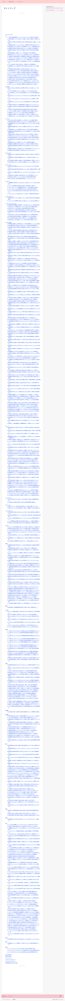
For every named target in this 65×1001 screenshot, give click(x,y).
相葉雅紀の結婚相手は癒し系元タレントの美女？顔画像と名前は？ (23, 143)
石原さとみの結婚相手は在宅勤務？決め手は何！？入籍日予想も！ (23, 691)
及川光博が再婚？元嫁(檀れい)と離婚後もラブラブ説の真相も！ (22, 216)
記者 (6, 937)
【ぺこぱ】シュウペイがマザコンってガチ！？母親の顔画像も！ (23, 904)
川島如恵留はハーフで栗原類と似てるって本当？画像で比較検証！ (23, 129)
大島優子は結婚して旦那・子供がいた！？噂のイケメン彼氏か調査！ (24, 688)
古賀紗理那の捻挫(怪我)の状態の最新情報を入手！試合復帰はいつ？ (23, 244)
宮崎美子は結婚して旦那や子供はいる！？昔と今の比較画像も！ (23, 686)
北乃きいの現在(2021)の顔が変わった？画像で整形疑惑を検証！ (23, 670)
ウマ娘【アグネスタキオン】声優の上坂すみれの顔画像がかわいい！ (24, 630)
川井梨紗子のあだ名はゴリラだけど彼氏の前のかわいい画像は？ (23, 299)
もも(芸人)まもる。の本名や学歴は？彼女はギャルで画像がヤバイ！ (23, 833)
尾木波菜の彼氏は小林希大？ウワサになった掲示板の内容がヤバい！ (24, 121)
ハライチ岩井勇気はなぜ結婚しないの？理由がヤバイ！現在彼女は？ (24, 847)
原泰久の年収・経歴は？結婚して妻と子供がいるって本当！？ (22, 813)
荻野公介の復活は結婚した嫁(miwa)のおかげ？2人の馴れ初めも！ (23, 362)
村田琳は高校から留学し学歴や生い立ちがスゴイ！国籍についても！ (24, 766)
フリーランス (8, 497)
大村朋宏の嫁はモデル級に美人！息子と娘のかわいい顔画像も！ (23, 854)
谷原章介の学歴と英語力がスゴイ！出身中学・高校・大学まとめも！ (24, 582)
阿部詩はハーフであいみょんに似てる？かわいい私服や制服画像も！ (24, 286)
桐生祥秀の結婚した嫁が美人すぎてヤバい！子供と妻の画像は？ (23, 278)
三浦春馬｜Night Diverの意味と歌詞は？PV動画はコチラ (21, 788)
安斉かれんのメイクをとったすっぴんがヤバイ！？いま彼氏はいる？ (24, 773)
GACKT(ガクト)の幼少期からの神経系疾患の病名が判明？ (21, 208)
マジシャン (7, 504)
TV (6, 36)
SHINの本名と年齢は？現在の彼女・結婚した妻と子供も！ (21, 800)
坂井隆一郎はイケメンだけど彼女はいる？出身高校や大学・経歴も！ (24, 374)
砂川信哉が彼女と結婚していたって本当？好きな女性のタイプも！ (23, 480)
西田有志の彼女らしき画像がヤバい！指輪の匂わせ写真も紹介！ (23, 258)
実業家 (6, 710)
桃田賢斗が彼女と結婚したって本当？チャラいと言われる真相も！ (23, 405)
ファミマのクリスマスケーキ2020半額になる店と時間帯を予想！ (23, 951)
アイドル (7, 118)
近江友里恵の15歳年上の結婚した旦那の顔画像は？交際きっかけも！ (24, 160)
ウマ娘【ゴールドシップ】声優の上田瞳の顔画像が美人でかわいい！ (24, 640)
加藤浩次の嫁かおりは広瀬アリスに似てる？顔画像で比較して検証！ (24, 857)
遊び (6, 941)
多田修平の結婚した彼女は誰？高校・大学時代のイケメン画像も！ (23, 277)
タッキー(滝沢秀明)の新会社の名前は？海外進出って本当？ (21, 185)
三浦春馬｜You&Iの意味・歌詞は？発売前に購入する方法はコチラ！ (23, 784)
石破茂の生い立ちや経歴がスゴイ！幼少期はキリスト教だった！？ (23, 735)
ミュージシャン (9, 510)
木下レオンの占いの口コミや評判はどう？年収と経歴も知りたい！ (23, 625)
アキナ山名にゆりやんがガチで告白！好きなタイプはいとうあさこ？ (24, 871)
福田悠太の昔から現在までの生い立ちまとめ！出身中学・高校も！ (23, 134)
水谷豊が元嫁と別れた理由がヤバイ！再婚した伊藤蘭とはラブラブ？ (24, 565)
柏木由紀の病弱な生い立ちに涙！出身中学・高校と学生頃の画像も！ (24, 137)
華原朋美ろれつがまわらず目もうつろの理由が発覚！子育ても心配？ (24, 771)
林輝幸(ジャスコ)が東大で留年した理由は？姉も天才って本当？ (22, 483)
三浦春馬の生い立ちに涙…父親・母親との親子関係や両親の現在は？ (24, 563)
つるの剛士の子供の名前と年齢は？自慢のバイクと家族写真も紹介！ (24, 495)
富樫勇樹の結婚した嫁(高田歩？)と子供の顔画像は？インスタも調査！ (24, 223)
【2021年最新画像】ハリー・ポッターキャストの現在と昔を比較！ (23, 37)
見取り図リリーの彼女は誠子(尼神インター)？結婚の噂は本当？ (22, 893)
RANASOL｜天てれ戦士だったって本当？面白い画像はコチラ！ (23, 219)
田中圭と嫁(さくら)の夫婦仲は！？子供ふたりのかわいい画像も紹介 (23, 598)
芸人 (6, 823)
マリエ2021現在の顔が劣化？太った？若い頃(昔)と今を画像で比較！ (24, 530)
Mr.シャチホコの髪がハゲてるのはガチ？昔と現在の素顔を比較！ (23, 459)
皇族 (6, 817)
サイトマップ (20, 1)
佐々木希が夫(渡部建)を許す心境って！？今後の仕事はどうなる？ (23, 540)
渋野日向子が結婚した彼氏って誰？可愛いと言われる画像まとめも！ (24, 402)
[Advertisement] (22, 23)
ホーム (4, 1)
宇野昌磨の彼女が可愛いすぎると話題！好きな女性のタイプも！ (23, 415)
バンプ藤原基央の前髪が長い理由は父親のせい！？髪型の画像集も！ (24, 521)
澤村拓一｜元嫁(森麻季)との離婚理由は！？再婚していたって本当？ (23, 423)
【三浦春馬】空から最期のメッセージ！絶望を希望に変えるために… (24, 591)
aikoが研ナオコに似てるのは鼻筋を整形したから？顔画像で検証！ (23, 214)
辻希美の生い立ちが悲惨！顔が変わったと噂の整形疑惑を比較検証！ (24, 768)
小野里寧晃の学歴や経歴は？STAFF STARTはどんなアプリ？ (22, 68)
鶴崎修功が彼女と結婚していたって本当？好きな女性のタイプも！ (23, 481)
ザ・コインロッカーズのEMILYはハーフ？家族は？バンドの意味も (23, 774)
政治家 (6, 714)
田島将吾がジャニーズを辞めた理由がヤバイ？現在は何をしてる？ (23, 472)
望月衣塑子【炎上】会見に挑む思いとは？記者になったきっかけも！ (24, 939)
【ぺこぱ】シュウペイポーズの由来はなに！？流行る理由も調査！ (23, 918)
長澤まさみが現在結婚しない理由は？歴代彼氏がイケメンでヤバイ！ (24, 704)
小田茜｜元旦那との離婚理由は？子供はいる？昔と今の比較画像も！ (24, 701)
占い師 (6, 610)
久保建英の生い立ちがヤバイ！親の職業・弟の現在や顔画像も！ (23, 263)
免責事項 (14, 999)
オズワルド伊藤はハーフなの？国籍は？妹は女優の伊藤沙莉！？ (23, 891)
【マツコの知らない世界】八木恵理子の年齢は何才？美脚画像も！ (23, 72)
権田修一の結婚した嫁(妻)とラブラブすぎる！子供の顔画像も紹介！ (23, 241)
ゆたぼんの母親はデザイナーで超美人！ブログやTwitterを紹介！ (23, 90)
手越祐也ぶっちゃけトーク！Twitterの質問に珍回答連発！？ (22, 112)
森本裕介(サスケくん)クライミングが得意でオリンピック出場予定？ (23, 54)
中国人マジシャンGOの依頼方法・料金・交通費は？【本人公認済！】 (24, 507)
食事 (6, 947)
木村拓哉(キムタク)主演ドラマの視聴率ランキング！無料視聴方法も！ (24, 46)
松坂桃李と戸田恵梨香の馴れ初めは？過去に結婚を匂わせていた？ (23, 588)
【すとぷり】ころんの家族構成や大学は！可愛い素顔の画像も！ (23, 188)
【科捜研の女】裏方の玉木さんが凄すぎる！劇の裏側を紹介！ (22, 77)
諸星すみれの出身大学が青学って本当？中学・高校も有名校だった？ (24, 657)
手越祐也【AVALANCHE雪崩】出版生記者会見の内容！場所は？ (23, 109)
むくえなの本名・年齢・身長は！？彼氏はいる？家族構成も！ (22, 64)
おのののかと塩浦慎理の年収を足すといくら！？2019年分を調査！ (23, 489)
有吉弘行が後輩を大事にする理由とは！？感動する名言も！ (22, 908)
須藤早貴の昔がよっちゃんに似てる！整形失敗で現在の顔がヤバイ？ (24, 44)
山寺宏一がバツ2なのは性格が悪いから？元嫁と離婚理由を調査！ (23, 652)
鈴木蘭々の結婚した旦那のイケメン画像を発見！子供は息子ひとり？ (24, 439)
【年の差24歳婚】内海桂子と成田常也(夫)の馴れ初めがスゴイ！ (23, 922)
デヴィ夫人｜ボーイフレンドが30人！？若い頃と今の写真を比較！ (23, 493)
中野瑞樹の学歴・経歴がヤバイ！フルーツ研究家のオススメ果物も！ (24, 59)
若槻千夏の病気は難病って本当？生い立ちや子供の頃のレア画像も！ (24, 470)
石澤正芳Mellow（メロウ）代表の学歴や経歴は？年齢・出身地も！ (23, 70)
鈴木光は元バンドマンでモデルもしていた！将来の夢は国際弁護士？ (24, 485)
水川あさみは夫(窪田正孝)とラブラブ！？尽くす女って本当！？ (22, 696)
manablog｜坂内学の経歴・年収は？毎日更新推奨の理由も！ (22, 502)
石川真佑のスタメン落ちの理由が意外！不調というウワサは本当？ (23, 247)
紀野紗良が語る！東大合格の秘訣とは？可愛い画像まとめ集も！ (23, 79)
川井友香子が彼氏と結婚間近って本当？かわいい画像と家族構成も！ (24, 297)
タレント (7, 426)
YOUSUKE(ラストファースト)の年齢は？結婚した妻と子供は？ (23, 792)
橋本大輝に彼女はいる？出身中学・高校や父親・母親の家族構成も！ (24, 331)
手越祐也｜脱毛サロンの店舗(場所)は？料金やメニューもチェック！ (23, 104)
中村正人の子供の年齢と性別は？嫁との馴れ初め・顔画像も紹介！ (23, 522)
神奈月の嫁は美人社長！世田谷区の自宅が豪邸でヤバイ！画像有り (23, 458)
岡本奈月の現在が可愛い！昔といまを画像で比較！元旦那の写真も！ (24, 528)
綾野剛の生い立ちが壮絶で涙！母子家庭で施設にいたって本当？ (23, 569)
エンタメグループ (9, 196)
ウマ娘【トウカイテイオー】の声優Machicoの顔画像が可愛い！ (23, 646)
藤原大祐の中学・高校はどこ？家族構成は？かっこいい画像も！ (23, 596)
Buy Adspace (8, 954)
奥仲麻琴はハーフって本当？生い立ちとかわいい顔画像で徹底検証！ (24, 680)
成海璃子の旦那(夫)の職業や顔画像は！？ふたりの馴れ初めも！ (22, 694)
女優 (6, 663)
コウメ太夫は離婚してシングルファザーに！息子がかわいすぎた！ (23, 824)
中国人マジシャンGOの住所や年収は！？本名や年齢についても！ (23, 506)
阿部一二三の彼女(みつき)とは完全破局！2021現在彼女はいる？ (23, 285)
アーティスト (8, 164)
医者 (6, 605)
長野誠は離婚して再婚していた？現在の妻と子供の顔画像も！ (22, 52)
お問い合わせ (11, 1)
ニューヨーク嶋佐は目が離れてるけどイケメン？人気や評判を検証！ (24, 867)
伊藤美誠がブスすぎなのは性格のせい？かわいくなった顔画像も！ (23, 351)
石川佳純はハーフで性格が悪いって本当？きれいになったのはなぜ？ (24, 356)
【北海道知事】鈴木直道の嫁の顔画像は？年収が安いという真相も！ (24, 722)
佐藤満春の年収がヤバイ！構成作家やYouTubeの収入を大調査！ (23, 862)
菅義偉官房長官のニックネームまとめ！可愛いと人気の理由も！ (23, 730)
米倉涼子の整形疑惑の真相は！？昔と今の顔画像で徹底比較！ (22, 693)
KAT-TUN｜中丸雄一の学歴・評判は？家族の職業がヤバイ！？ (22, 776)
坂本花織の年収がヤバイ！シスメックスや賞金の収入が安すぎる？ (23, 407)
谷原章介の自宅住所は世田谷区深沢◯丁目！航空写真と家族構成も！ (24, 574)
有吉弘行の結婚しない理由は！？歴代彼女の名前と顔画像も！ (22, 900)
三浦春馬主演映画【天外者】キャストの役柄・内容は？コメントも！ (24, 590)
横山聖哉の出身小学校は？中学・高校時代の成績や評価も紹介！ (23, 236)
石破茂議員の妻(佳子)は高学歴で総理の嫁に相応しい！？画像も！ (23, 733)
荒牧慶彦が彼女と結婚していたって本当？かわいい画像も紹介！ (23, 548)
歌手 (6, 744)
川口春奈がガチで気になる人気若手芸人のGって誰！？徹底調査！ (23, 689)
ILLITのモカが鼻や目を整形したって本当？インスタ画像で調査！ (23, 120)
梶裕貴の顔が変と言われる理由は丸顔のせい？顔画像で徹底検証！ (23, 651)
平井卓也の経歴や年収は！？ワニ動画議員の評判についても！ (22, 726)
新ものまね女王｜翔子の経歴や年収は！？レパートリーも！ (22, 178)
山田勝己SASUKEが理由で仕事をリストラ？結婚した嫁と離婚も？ (23, 48)
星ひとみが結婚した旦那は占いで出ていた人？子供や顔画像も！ (23, 614)
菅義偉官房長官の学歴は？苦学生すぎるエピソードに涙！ (21, 731)
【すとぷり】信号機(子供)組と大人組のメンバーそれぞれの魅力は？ (23, 200)
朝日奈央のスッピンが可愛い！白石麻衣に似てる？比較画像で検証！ (24, 451)
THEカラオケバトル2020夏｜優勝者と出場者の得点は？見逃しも (23, 84)
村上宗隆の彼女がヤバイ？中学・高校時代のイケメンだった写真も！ (24, 319)
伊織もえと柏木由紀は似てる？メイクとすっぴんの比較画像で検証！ (24, 466)
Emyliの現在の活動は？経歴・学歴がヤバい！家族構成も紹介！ (22, 217)
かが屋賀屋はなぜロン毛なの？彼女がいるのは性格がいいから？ (23, 849)
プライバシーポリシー (10, 959)
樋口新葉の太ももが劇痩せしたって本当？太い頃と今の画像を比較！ (24, 409)
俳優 (6, 543)
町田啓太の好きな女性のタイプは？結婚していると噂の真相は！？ (23, 595)
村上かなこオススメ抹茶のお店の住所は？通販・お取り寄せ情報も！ (24, 74)
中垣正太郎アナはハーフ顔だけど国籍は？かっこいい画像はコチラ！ (24, 161)
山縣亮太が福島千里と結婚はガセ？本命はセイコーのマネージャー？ (24, 275)
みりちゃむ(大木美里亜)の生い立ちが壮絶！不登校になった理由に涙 (23, 526)
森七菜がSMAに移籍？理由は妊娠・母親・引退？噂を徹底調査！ (23, 684)
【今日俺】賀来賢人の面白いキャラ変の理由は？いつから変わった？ (24, 603)
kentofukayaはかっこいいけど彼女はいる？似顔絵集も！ (21, 851)
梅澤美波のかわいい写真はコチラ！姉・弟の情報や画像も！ (22, 142)
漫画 (6, 809)
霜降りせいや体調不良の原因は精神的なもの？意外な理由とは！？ (23, 925)
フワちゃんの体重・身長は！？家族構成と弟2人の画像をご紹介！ (23, 110)
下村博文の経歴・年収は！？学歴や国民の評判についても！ (22, 728)
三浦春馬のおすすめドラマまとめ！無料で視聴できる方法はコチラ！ (24, 82)
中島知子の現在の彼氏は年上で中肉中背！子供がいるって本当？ (23, 826)
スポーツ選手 (8, 222)
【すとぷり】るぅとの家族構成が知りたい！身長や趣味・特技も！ (23, 187)
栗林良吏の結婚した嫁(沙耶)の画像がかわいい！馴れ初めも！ (22, 317)
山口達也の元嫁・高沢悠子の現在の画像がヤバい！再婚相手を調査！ (24, 711)
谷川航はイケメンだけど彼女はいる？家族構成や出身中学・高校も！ (24, 330)
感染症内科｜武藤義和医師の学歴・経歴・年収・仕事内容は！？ (23, 607)
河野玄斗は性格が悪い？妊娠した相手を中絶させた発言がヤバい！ (23, 461)
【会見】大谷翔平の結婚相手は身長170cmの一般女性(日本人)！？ (23, 230)
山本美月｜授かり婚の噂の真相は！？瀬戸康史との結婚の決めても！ (24, 702)
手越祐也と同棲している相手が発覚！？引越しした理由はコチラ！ (23, 114)
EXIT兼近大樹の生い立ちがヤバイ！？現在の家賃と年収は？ (22, 927)
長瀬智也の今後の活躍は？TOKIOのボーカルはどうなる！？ (22, 150)
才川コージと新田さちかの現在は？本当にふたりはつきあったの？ (23, 586)
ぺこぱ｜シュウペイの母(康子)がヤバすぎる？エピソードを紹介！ (23, 902)
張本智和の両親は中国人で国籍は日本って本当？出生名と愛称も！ (23, 404)
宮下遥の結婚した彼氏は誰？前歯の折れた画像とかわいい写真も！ (23, 370)
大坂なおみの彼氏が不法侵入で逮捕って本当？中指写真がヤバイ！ (23, 300)
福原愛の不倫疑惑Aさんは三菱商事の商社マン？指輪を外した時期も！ (24, 396)
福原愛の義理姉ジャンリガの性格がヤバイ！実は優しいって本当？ (23, 394)
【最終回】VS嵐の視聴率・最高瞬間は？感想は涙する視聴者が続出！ (24, 56)
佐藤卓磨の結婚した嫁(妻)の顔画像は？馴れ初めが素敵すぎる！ (22, 231)
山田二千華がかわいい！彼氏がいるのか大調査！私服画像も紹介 (23, 246)
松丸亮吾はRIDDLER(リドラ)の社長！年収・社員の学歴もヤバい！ (23, 453)
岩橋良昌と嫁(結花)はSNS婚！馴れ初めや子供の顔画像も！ (22, 856)
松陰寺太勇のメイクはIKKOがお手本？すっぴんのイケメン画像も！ (23, 915)
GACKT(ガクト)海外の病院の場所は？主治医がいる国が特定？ (22, 209)
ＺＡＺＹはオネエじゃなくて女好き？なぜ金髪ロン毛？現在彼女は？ (24, 852)
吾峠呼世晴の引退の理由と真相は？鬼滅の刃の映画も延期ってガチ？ (24, 815)
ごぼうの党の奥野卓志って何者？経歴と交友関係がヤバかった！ (23, 717)
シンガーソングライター (11, 203)
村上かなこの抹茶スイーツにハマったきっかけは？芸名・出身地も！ (24, 75)
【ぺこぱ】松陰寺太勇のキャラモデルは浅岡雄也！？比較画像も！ (23, 917)
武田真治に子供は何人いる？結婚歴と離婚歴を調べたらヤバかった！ (24, 555)
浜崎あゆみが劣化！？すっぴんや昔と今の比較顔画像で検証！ (22, 176)
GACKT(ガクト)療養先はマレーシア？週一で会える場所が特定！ (23, 206)
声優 (6, 629)
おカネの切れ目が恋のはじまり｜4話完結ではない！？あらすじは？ (23, 80)
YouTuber (7, 86)
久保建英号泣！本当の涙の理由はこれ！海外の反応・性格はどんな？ (24, 264)
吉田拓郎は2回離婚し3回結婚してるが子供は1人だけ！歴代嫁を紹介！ (24, 204)
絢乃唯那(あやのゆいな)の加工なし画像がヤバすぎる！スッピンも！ (23, 450)
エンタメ (7, 181)
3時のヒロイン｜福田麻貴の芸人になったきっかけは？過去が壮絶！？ (24, 913)
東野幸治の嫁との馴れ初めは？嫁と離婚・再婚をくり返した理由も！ (24, 491)
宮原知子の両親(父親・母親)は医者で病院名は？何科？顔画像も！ (23, 413)
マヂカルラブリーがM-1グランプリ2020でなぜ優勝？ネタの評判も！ (24, 57)
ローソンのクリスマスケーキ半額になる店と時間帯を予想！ (22, 948)
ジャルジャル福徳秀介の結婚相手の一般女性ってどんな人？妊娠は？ (24, 912)
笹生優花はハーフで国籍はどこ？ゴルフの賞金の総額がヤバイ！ (23, 397)
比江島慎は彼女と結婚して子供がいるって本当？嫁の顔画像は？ (23, 225)
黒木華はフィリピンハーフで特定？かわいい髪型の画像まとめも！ (23, 672)
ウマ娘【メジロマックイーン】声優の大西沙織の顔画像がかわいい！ (24, 638)
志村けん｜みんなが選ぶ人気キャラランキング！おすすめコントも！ (24, 923)
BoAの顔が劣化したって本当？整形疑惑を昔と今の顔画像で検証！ (23, 769)
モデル (6, 525)
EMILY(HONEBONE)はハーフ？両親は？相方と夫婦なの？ (21, 793)
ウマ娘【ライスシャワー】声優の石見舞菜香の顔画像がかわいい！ (23, 644)
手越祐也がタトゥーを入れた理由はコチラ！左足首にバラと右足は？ (24, 115)
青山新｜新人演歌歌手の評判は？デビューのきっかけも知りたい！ (23, 790)
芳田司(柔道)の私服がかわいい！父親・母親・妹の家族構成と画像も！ (24, 280)
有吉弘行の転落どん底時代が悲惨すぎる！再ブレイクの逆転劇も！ (23, 910)
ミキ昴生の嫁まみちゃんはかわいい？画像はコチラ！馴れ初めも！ (23, 920)
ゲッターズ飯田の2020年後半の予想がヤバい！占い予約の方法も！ (23, 626)
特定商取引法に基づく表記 (11, 962)
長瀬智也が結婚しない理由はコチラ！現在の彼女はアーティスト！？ (24, 148)
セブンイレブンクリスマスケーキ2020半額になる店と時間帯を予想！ (24, 950)
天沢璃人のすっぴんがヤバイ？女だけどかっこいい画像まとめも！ (23, 135)
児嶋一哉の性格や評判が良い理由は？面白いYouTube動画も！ (22, 928)
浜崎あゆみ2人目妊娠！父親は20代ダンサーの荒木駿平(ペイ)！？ (23, 175)
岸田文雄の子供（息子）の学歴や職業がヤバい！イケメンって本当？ (24, 715)
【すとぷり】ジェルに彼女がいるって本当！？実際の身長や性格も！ (24, 193)
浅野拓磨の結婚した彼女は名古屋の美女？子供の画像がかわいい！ (23, 242)
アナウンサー (8, 152)
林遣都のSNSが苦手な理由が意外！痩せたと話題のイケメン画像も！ (24, 593)
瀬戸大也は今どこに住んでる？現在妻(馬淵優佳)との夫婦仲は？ (22, 357)
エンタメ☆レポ (9, 34)
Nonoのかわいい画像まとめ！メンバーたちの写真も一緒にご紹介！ (23, 795)
